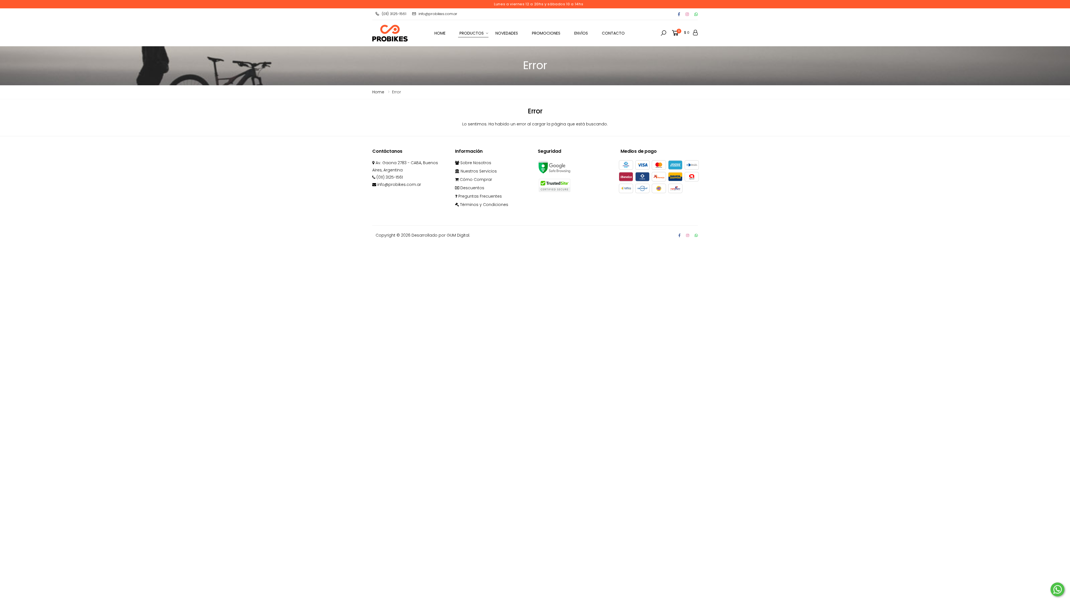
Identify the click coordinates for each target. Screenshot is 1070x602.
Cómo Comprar (475, 179)
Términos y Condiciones (483, 204)
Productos (471, 33)
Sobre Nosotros (475, 163)
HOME (440, 33)
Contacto (613, 33)
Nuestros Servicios (478, 171)
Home (378, 92)
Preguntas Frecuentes (479, 196)
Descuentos (471, 188)
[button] (663, 33)
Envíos (581, 33)
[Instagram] (687, 14)
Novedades (506, 33)
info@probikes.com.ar (438, 13)
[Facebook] (679, 14)
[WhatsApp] (696, 235)
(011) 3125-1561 (394, 13)
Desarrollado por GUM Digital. (441, 235)
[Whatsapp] (696, 14)
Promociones (546, 33)
